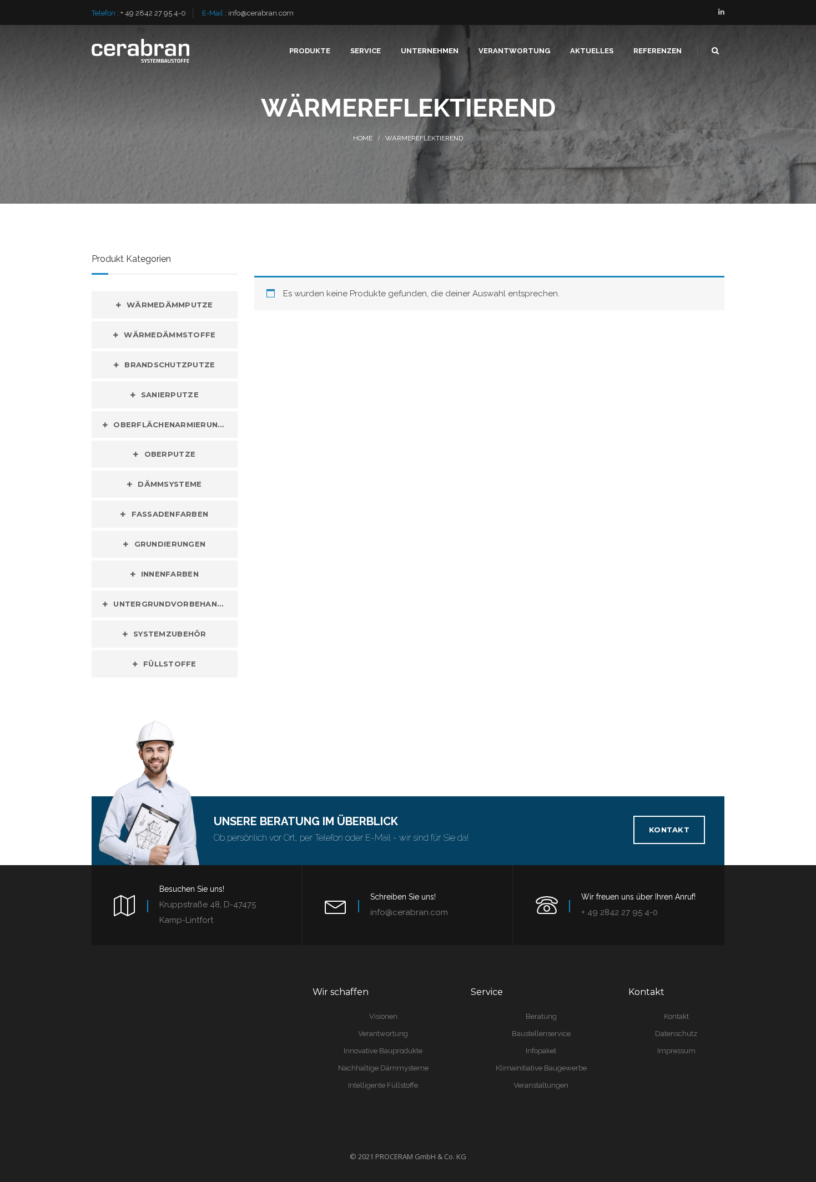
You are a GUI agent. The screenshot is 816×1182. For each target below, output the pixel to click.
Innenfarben (170, 573)
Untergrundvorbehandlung (175, 603)
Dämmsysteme (170, 483)
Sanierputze (170, 394)
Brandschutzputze (169, 364)
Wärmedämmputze (170, 304)
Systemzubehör (169, 633)
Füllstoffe (170, 663)
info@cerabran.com (261, 13)
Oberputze (169, 453)
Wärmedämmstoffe (169, 334)
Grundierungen (169, 543)
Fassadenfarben (170, 513)
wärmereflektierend (424, 138)
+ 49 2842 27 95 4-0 (153, 13)
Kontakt (669, 829)
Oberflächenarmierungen (174, 424)
